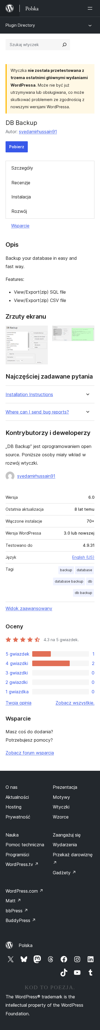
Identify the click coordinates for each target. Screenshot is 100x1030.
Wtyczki (61, 807)
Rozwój (19, 211)
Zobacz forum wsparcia (30, 752)
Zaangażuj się (67, 835)
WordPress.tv (22, 864)
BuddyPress (21, 920)
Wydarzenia (65, 844)
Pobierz (16, 146)
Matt (13, 900)
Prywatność (18, 817)
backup (66, 570)
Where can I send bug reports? (37, 412)
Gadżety (64, 872)
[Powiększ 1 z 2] (40, 333)
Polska (25, 945)
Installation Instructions (29, 394)
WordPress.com (24, 891)
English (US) (83, 557)
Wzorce (61, 817)
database (84, 570)
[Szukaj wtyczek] (64, 44)
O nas (12, 787)
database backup (69, 581)
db (90, 581)
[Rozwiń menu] (91, 8)
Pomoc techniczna (25, 844)
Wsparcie (20, 225)
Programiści (17, 854)
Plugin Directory (20, 25)
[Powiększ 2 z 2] (87, 333)
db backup (83, 593)
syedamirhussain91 (38, 131)
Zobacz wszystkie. (75, 703)
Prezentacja (65, 787)
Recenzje (20, 182)
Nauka (12, 835)
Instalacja (21, 197)
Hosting (13, 807)
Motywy (61, 797)
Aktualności (17, 797)
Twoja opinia (18, 703)
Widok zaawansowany (29, 608)
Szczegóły (22, 168)
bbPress (17, 910)
